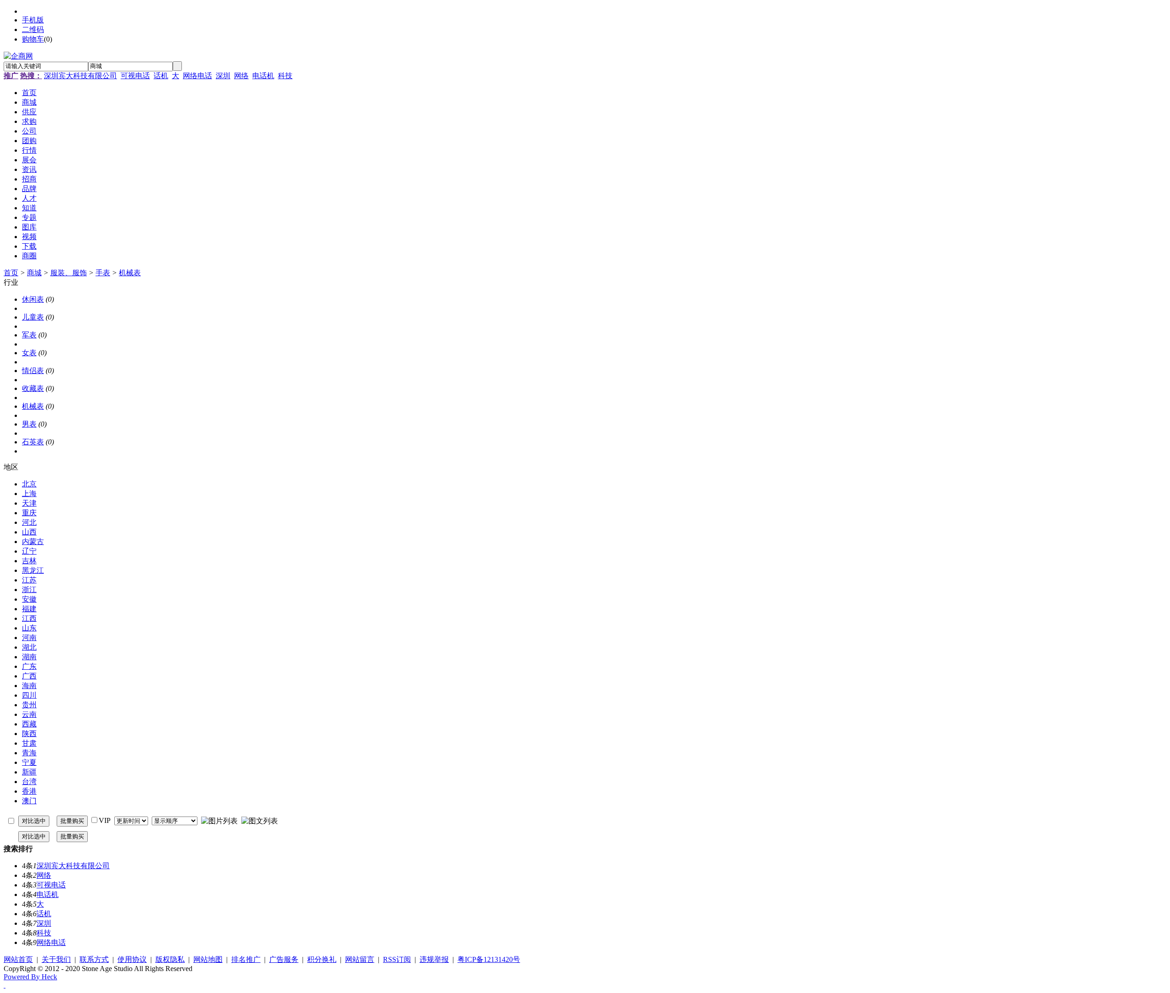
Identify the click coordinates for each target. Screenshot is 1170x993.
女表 (29, 353)
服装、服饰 (68, 273)
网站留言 (359, 959)
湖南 (29, 657)
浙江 (29, 589)
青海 (29, 753)
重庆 (29, 513)
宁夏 (29, 762)
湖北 (29, 647)
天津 (29, 503)
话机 (161, 76)
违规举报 (434, 959)
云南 (29, 714)
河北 (29, 522)
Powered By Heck (30, 977)
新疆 (29, 772)
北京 (29, 484)
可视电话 (135, 76)
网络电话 (197, 76)
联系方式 (94, 959)
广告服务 (283, 959)
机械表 (130, 273)
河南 (29, 637)
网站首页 (18, 959)
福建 (29, 609)
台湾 (29, 781)
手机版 (33, 20)
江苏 (29, 580)
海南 (29, 685)
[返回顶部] (4, 985)
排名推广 (246, 959)
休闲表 (33, 299)
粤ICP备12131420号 (488, 959)
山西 (29, 532)
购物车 (33, 39)
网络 (241, 76)
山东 (29, 628)
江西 (29, 618)
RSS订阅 (397, 959)
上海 (29, 493)
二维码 (33, 29)
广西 (29, 676)
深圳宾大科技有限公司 (80, 76)
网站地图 (208, 959)
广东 (29, 666)
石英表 (33, 442)
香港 (29, 791)
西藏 (29, 724)
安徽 (29, 599)
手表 (103, 273)
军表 (29, 335)
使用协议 (132, 959)
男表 (29, 424)
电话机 (263, 76)
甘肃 (29, 743)
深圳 (223, 76)
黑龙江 (33, 570)
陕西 (29, 733)
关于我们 (56, 959)
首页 (11, 273)
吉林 (29, 561)
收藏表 (33, 388)
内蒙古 (33, 541)
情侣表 (33, 370)
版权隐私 (170, 959)
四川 (29, 695)
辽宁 (29, 551)
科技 (285, 76)
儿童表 (33, 317)
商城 (34, 273)
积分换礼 (321, 959)
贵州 (29, 705)
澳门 (29, 801)
